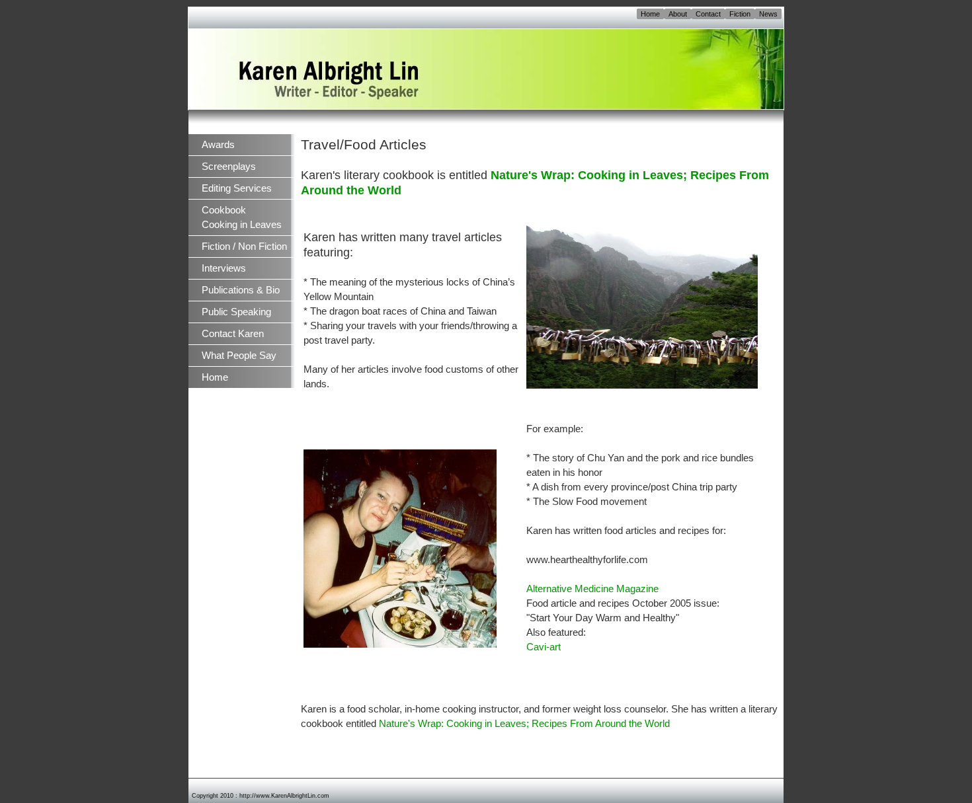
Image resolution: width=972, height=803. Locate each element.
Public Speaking (236, 312)
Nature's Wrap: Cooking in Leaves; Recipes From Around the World (524, 723)
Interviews (224, 268)
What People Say (239, 355)
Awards (218, 144)
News (768, 14)
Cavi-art (543, 647)
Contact (708, 14)
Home (650, 14)
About (677, 14)
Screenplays (229, 166)
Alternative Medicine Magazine (592, 589)
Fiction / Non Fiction (244, 246)
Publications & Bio (241, 290)
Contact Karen (233, 333)
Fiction (739, 14)
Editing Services (237, 188)
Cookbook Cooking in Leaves (242, 217)
